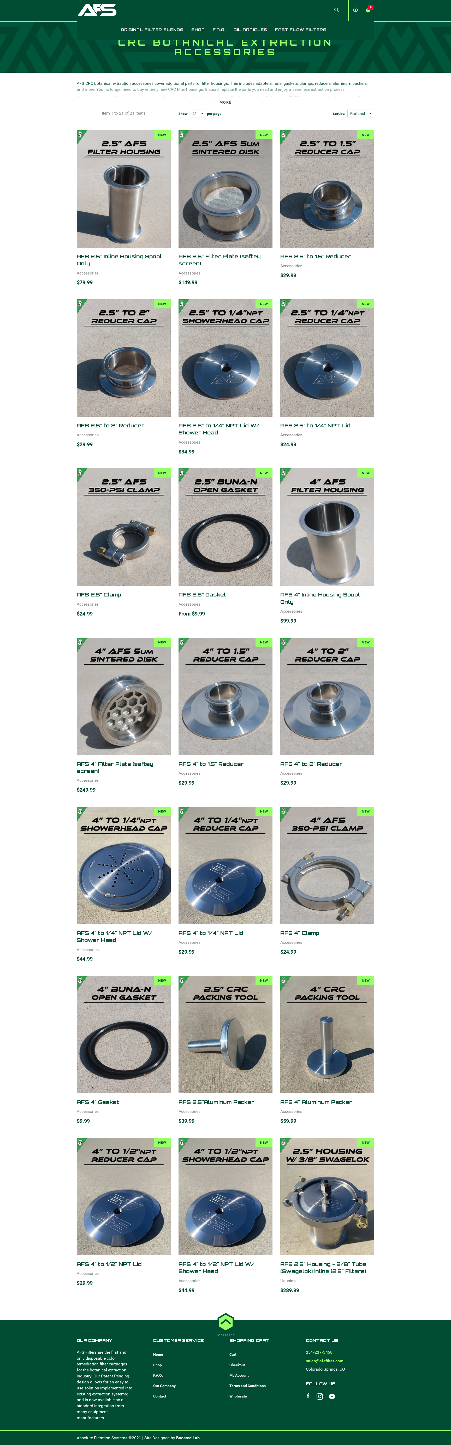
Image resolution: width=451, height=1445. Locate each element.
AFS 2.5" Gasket (202, 594)
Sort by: (339, 114)
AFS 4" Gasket (98, 1102)
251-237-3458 (319, 1352)
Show (183, 114)
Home (158, 1354)
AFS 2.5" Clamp (99, 594)
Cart (232, 1354)
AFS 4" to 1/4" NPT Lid (211, 933)
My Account (239, 1375)
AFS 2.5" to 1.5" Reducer (315, 256)
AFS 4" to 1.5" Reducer (211, 764)
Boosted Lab (188, 1437)
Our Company (164, 1386)
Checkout (237, 1365)
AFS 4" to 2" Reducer (311, 764)
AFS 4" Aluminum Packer (316, 1102)
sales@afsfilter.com (324, 1360)
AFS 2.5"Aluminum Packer (216, 1102)
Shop (157, 1365)
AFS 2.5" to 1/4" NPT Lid (315, 425)
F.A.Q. (158, 1375)
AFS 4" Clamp (299, 933)
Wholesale (238, 1396)
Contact (159, 1396)
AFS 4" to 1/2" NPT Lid (109, 1264)
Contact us (87, 97)
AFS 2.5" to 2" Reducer (110, 425)
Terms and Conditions (247, 1386)
